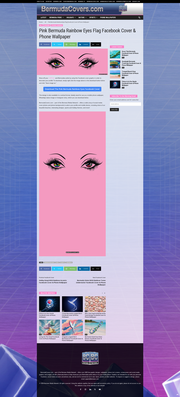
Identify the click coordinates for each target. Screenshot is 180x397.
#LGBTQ (63, 262)
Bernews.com (57, 1)
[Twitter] (95, 389)
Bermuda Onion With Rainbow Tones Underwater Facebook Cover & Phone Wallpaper (91, 282)
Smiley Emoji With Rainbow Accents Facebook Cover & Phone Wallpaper (53, 281)
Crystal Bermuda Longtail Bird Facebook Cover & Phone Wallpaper (72, 315)
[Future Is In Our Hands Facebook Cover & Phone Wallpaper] (49, 304)
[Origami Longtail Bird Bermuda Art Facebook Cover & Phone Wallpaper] (72, 327)
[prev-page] (102, 293)
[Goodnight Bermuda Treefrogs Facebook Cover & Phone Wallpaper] (115, 64)
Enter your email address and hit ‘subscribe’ (124, 100)
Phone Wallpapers (108, 17)
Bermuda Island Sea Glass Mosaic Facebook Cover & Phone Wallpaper (93, 338)
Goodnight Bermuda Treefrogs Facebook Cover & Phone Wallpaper (131, 63)
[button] (139, 17)
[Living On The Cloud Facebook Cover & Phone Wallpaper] (49, 327)
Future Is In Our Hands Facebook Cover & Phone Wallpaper (47, 315)
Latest (43, 17)
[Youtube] (99, 389)
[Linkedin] (90, 389)
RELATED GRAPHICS (48, 293)
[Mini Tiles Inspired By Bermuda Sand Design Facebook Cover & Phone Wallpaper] (95, 304)
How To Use (40, 1)
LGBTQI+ (52, 78)
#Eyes (57, 262)
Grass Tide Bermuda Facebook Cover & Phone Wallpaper (130, 53)
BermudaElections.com (107, 1)
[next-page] (105, 293)
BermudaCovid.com (93, 1)
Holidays (70, 17)
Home (41, 22)
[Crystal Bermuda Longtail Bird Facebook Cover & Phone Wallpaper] (72, 304)
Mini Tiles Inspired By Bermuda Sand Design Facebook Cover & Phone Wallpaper (95, 315)
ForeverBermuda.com (69, 1)
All (45, 22)
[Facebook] (80, 389)
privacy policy (106, 383)
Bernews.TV (81, 1)
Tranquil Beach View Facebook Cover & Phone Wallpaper (130, 73)
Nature (82, 17)
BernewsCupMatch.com (123, 1)
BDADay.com (136, 1)
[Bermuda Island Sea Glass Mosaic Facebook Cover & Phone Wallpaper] (95, 327)
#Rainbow (69, 262)
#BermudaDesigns (49, 262)
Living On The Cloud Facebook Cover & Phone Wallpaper (49, 338)
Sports (92, 17)
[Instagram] (85, 389)
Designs (47, 25)
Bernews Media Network (68, 372)
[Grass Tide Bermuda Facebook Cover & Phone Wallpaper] (115, 54)
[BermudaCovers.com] (90, 9)
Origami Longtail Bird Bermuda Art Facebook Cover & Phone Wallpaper (72, 338)
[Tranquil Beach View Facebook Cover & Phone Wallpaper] (115, 74)
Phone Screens (57, 25)
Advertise (49, 1)
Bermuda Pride (55, 17)
